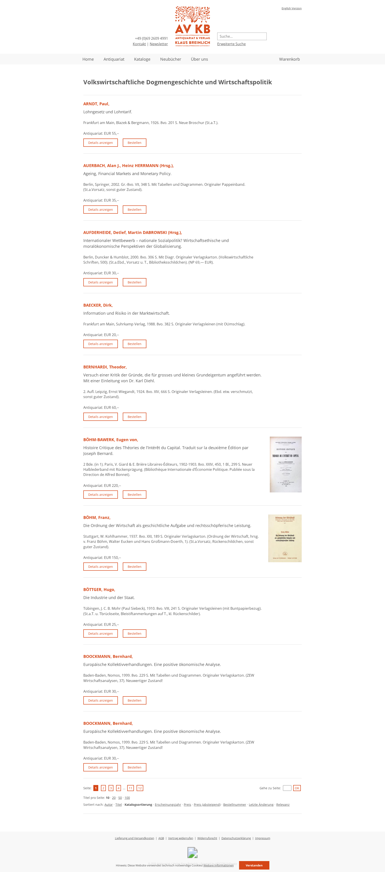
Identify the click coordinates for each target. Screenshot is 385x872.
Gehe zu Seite (270, 788)
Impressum (262, 838)
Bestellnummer (234, 804)
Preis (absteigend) (207, 804)
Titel (118, 804)
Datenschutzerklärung (236, 838)
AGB (161, 838)
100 (127, 798)
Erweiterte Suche (231, 43)
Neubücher (170, 59)
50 (120, 798)
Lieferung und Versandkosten (134, 838)
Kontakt (139, 43)
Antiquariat (114, 59)
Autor (108, 804)
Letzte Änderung (261, 804)
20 (114, 798)
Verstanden (254, 865)
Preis (187, 804)
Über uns (199, 59)
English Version (292, 8)
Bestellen (134, 143)
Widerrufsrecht (207, 838)
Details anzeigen (100, 143)
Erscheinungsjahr (168, 804)
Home (88, 59)
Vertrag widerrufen (180, 838)
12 (140, 788)
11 (130, 788)
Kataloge (142, 59)
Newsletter (159, 43)
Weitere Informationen (218, 865)
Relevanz (283, 804)
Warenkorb (289, 59)
